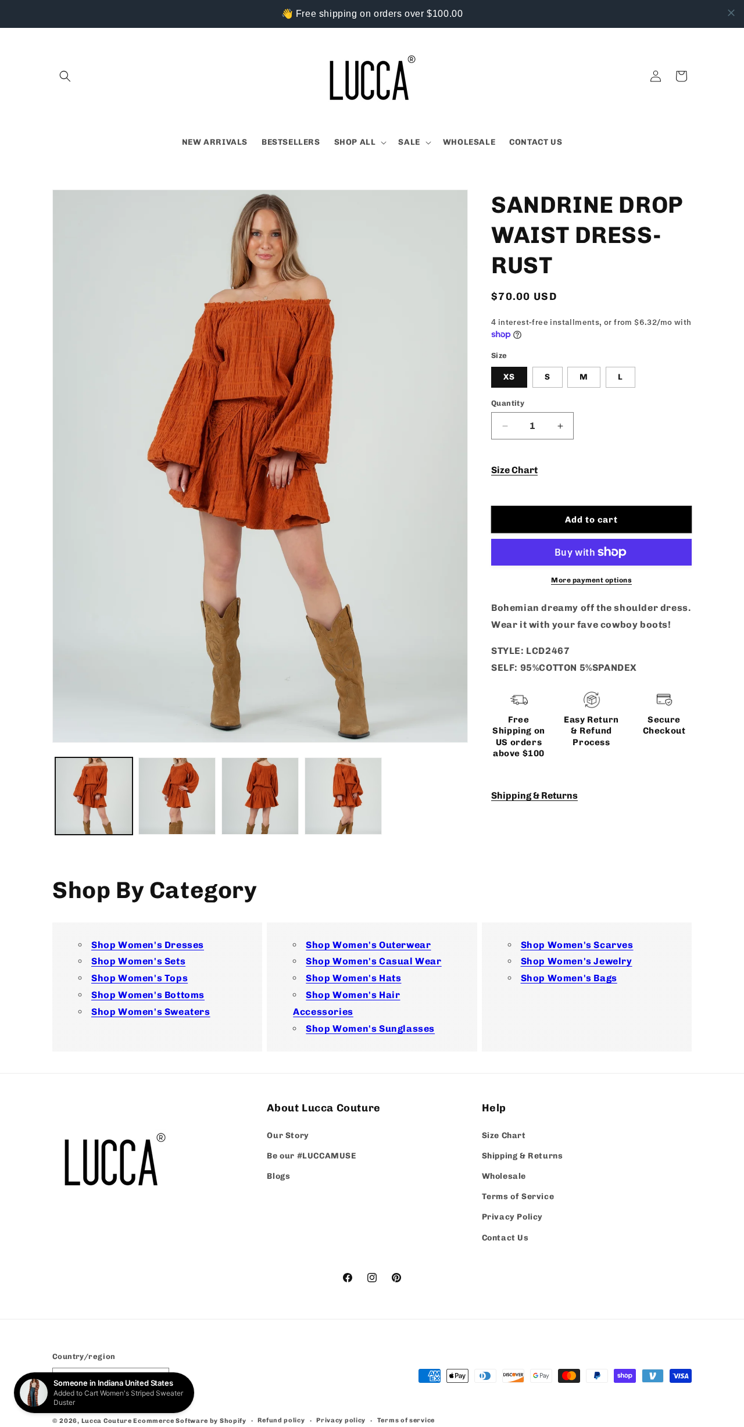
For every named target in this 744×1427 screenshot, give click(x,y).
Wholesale (504, 1176)
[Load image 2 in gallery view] (177, 796)
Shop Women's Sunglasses (370, 1028)
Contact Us (505, 1238)
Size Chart (514, 469)
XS (509, 377)
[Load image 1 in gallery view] (94, 796)
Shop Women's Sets (138, 961)
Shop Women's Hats (353, 978)
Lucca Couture (106, 1421)
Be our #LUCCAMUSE (311, 1156)
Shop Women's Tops (139, 978)
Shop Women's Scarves (577, 944)
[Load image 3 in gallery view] (260, 796)
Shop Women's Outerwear (368, 944)
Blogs (278, 1176)
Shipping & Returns (534, 795)
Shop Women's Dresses (147, 944)
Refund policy (281, 1420)
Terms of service (406, 1420)
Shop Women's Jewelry (576, 961)
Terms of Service (518, 1196)
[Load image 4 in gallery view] (343, 796)
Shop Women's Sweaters (150, 1012)
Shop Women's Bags (569, 978)
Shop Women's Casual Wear (373, 961)
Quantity (507, 403)
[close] (731, 12)
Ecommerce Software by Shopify (189, 1421)
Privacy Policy (512, 1217)
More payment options (591, 580)
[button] (65, 76)
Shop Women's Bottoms (148, 995)
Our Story (288, 1135)
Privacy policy (341, 1420)
